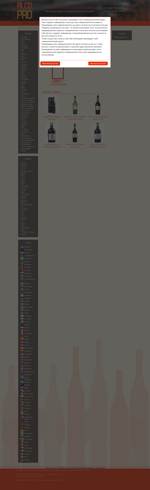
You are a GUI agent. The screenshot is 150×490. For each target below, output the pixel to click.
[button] (50, 63)
